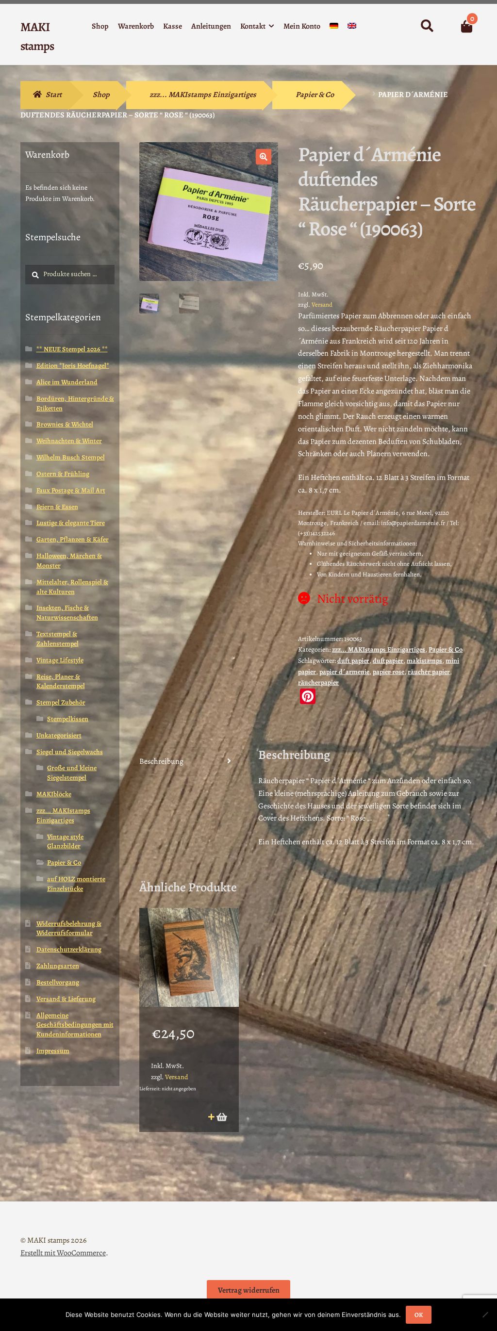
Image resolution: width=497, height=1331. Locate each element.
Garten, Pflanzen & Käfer (72, 539)
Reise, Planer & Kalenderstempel (60, 681)
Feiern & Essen (57, 506)
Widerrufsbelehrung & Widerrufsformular (68, 928)
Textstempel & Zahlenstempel (57, 638)
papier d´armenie (344, 671)
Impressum (52, 1050)
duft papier (353, 660)
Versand (322, 304)
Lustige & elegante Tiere (70, 522)
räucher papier (429, 671)
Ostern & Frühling (62, 473)
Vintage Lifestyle (59, 660)
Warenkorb (136, 26)
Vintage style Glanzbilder (65, 841)
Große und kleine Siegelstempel (72, 772)
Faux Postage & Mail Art (70, 490)
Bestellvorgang (57, 982)
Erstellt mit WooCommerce (63, 1253)
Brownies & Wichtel (64, 424)
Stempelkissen (67, 718)
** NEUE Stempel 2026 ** (72, 349)
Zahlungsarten (57, 965)
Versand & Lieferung (66, 998)
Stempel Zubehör (60, 702)
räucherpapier (318, 682)
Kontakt (252, 26)
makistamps (424, 660)
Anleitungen (211, 26)
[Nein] (485, 1314)
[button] (263, 156)
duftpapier (388, 660)
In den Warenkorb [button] (221, 1116)
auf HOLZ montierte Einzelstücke (76, 883)
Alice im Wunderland (67, 382)
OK (418, 1315)
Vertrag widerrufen (249, 1290)
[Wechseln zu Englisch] (352, 27)
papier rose (388, 671)
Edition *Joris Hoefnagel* (72, 365)
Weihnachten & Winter (69, 440)
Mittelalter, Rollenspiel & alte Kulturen (72, 586)
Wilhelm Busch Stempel (70, 457)
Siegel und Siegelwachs (69, 751)
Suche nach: (426, 26)
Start (54, 94)
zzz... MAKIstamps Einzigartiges (202, 94)
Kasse (172, 26)
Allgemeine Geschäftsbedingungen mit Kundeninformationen (75, 1025)
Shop (100, 26)
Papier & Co (315, 94)
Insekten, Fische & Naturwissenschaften (67, 612)
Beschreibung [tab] (161, 761)
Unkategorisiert (59, 735)
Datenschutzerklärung (68, 949)
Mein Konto (301, 26)
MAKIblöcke (53, 794)
